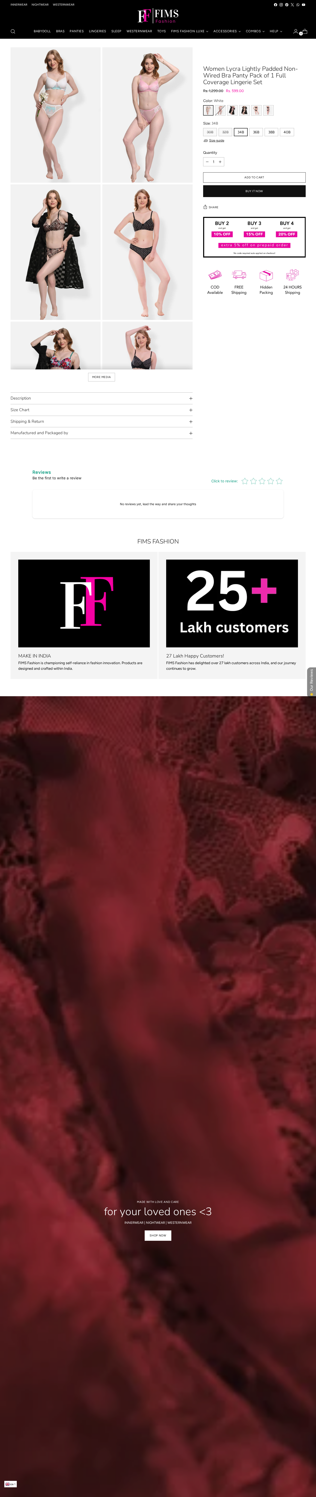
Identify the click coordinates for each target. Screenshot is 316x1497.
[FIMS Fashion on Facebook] (276, 5)
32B (225, 132)
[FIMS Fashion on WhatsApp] (298, 5)
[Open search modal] (13, 31)
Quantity (210, 152)
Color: (213, 101)
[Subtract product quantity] (207, 161)
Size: (210, 123)
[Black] (244, 110)
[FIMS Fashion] (158, 16)
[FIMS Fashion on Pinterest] (287, 5)
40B (287, 132)
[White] (208, 110)
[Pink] (220, 110)
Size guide (216, 140)
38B (271, 132)
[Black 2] (268, 110)
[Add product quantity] (220, 161)
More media (101, 377)
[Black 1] (256, 110)
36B (256, 132)
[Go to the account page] (294, 31)
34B (241, 132)
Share (214, 207)
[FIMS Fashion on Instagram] (281, 5)
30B (210, 132)
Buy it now (254, 191)
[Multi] (232, 110)
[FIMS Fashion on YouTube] (303, 5)
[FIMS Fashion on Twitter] (292, 5)
